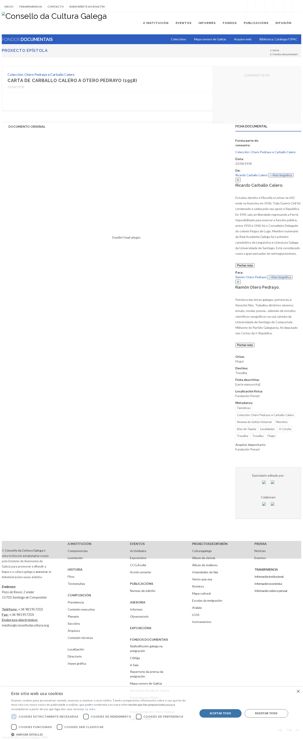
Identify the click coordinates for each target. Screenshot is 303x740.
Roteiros (198, 586)
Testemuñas (76, 583)
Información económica (268, 583)
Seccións (74, 623)
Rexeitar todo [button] (266, 713)
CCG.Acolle (138, 565)
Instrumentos (201, 622)
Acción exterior (140, 572)
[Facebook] (251, 7)
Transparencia (30, 6)
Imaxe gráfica (77, 663)
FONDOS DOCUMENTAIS (149, 639)
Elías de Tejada (246, 429)
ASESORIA (137, 602)
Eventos (260, 558)
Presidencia (76, 602)
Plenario (73, 616)
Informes (136, 609)
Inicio (8, 6)
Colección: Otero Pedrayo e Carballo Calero (41, 74)
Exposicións (138, 558)
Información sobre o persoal (270, 591)
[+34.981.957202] (287, 7)
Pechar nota (245, 265)
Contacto (55, 6)
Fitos (71, 576)
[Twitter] (260, 7)
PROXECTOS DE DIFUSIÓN (209, 544)
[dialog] (151, 713)
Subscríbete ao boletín (86, 6)
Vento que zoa (202, 579)
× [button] (298, 691)
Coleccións (178, 39)
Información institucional (268, 576)
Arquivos (74, 630)
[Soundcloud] (269, 7)
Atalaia (197, 607)
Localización (76, 649)
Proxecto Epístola (25, 50)
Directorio (75, 656)
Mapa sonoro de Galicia (146, 683)
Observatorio (139, 616)
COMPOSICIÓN (79, 595)
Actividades (138, 551)
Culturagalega (202, 551)
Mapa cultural (201, 593)
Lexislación (75, 558)
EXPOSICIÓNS (140, 628)
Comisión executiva (81, 609)
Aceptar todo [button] (220, 713)
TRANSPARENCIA (266, 569)
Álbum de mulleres (205, 565)
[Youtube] (278, 7)
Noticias (260, 551)
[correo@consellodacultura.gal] (296, 7)
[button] (101, 734)
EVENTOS (137, 544)
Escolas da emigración (207, 600)
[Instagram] (242, 7)
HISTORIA (75, 569)
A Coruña (285, 429)
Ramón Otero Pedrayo (250, 277)
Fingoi (271, 436)
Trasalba (242, 436)
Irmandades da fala (205, 572)
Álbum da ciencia (203, 558)
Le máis (90, 709)
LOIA (195, 615)
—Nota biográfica (281, 175)
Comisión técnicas (80, 638)
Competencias (78, 551)
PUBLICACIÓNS (141, 583)
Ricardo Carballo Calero (251, 175)
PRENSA (260, 544)
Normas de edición (142, 591)
